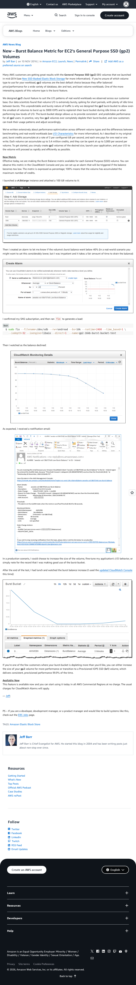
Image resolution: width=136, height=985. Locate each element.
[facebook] (97, 952)
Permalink (81, 61)
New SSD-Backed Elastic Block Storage (43, 78)
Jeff (8, 695)
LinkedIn (16, 837)
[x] (92, 952)
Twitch (15, 841)
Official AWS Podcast (19, 787)
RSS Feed (16, 845)
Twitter (15, 829)
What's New (14, 779)
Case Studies (15, 791)
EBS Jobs (23, 714)
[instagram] (109, 952)
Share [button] (95, 61)
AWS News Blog (12, 44)
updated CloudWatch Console (116, 570)
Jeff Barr (10, 61)
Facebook (16, 833)
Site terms (24, 963)
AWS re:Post (14, 795)
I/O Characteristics (63, 133)
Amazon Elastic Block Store (25, 724)
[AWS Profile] (126, 4)
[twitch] (114, 952)
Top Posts (13, 783)
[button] (114, 15)
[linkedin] (103, 952)
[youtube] (120, 952)
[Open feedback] (132, 492)
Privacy (11, 963)
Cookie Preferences (43, 963)
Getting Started (16, 775)
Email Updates (19, 849)
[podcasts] (126, 952)
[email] (92, 959)
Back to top (66, 976)
